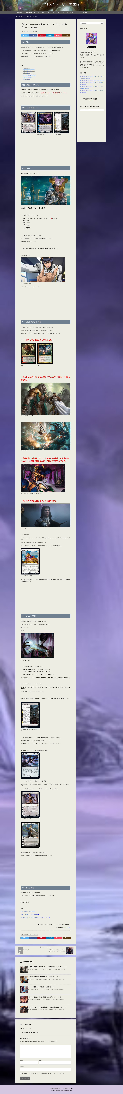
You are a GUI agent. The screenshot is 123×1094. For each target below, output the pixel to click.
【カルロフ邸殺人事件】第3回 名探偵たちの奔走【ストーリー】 (44, 997)
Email (40, 1060)
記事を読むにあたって (29, 69)
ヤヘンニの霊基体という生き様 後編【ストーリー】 (42, 987)
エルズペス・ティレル (49, 924)
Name (21, 1060)
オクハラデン (66, 927)
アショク (36, 16)
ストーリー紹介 (58, 924)
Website (22, 1066)
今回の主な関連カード (29, 71)
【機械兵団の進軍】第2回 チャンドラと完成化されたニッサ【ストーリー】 (47, 967)
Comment (22, 1044)
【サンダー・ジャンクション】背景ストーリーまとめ (92, 80)
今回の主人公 (26, 73)
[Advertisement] (45, 152)
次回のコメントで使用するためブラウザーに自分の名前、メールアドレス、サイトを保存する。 (43, 1073)
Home (18, 16)
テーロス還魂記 (65, 924)
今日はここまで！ (27, 79)
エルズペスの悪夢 (27, 77)
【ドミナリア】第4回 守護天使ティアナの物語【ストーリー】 (44, 977)
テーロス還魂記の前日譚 (29, 75)
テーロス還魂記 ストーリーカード (29, 914)
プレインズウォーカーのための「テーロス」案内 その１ (35, 917)
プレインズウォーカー (27, 16)
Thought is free (69, 1090)
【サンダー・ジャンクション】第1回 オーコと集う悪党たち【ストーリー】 (47, 1007)
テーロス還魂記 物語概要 (27, 911)
